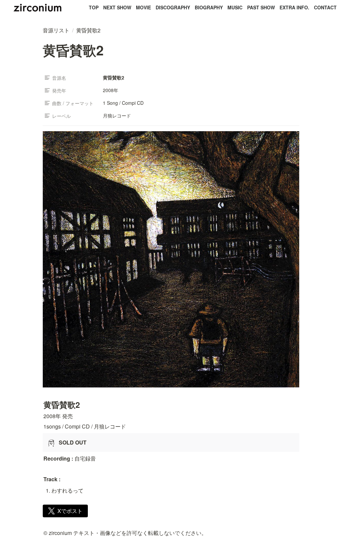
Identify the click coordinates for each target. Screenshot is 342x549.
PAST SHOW (261, 7)
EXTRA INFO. (294, 7)
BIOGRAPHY (209, 7)
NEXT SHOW (117, 7)
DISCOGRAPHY (173, 7)
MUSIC (234, 7)
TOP (94, 7)
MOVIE (143, 7)
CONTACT (325, 7)
